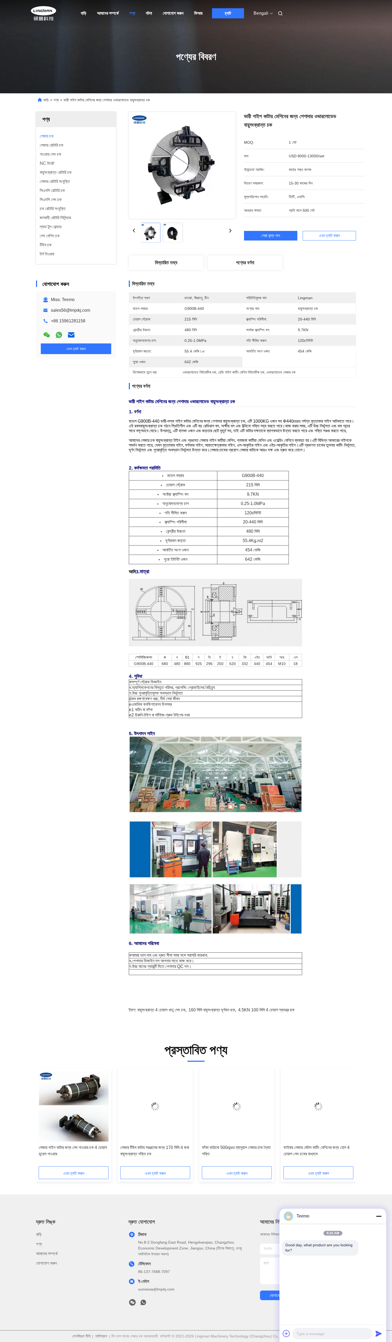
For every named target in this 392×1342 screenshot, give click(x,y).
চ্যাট (228, 13)
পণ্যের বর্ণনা (245, 262)
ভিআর (198, 13)
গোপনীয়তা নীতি (81, 1336)
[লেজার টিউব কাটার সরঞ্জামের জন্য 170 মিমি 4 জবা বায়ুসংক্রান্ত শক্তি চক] (155, 1106)
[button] (45, 1119)
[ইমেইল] (71, 335)
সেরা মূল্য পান (270, 236)
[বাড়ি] (43, 13)
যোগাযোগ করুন (173, 13)
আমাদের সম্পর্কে (108, 13)
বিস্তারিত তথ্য (166, 262)
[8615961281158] (143, 1304)
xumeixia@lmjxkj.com (156, 1289)
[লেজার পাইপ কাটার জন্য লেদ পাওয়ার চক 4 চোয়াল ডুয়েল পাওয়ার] (74, 1106)
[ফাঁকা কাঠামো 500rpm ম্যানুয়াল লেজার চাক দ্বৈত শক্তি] (237, 1106)
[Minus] (378, 1216)
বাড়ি (83, 13)
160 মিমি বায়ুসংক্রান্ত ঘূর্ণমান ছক (212, 1010)
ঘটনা (149, 13)
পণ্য (132, 13)
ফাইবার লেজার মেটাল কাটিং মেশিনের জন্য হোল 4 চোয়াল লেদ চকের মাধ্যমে (316, 1150)
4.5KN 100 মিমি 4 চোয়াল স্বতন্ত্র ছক (266, 1010)
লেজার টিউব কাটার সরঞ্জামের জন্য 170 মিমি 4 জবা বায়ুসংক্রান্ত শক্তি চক (154, 1150)
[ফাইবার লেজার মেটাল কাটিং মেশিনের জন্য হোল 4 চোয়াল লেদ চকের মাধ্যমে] (318, 1106)
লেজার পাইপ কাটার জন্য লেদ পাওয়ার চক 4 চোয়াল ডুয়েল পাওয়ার (73, 1150)
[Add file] (286, 1333)
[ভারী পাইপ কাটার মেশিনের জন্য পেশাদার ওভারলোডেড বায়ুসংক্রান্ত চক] (182, 165)
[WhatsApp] (59, 335)
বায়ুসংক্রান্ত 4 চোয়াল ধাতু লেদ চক (161, 1010)
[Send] (378, 1333)
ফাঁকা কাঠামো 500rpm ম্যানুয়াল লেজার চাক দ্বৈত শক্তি (236, 1150)
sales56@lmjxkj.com (70, 310)
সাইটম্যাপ (101, 1336)
